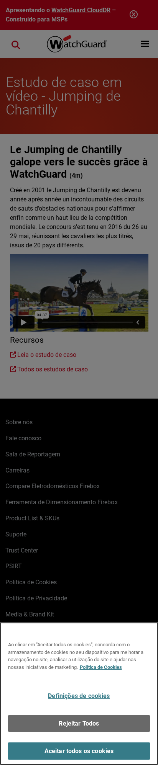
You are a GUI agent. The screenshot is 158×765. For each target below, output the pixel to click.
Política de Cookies (101, 667)
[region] (79, 694)
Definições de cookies (79, 696)
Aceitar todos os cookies (79, 751)
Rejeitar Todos (79, 723)
